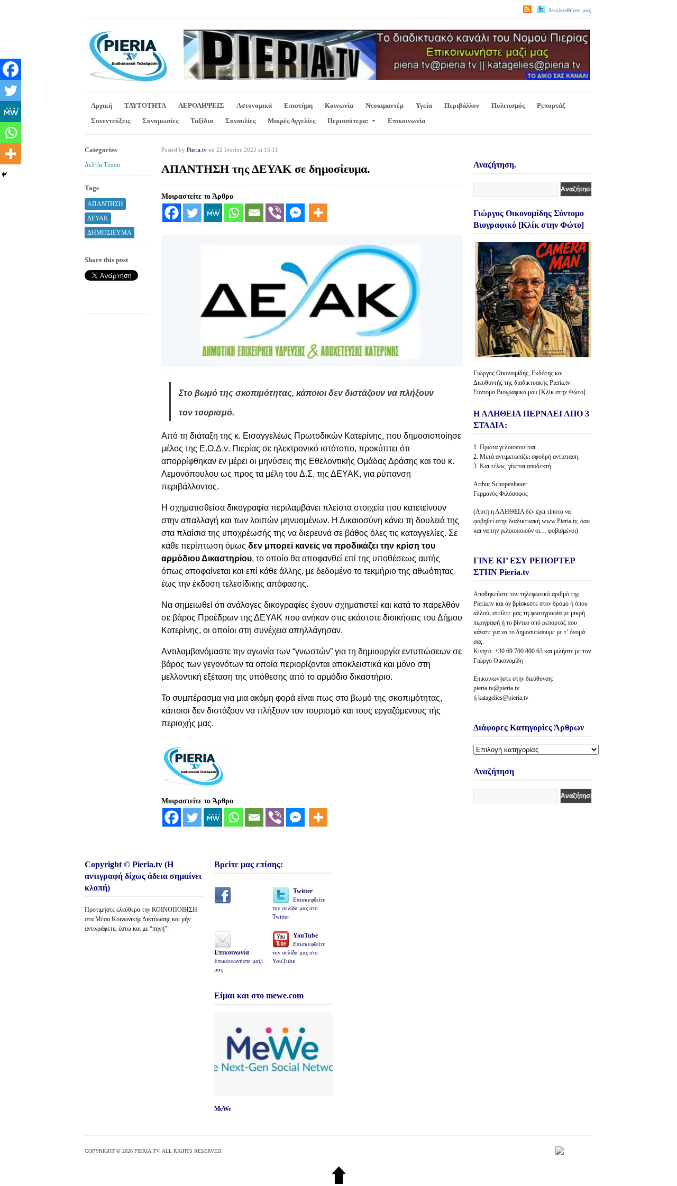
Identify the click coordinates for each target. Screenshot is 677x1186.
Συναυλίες (240, 121)
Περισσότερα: (348, 121)
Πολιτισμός (508, 105)
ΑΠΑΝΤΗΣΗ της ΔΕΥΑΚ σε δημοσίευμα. (265, 168)
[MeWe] (213, 212)
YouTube (298, 948)
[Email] (254, 212)
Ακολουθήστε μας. (570, 10)
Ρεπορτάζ (551, 105)
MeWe (222, 1109)
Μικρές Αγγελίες (291, 121)
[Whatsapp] (233, 212)
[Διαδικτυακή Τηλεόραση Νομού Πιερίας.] (127, 80)
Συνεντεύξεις (110, 121)
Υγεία (424, 105)
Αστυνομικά (254, 105)
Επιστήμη (298, 105)
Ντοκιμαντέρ (384, 105)
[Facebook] (171, 212)
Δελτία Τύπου (102, 165)
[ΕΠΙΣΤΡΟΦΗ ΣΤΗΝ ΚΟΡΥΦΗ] (338, 1181)
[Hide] (4, 174)
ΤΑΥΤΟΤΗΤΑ (145, 105)
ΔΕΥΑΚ (97, 218)
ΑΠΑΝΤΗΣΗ (105, 204)
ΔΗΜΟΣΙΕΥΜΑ (109, 232)
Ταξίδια (201, 121)
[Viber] (275, 212)
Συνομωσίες (160, 121)
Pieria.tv (197, 149)
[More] (318, 212)
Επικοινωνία (406, 121)
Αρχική (101, 105)
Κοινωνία (339, 105)
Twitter (298, 903)
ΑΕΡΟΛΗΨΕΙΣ (201, 105)
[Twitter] (192, 212)
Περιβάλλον (461, 105)
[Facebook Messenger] (295, 212)
